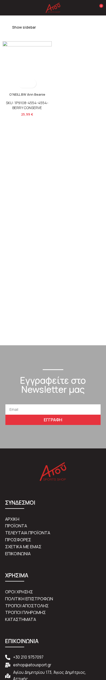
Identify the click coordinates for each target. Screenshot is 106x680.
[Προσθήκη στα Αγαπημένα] (31, 83)
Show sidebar (24, 27)
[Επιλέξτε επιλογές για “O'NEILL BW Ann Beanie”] (22, 83)
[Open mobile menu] (6, 8)
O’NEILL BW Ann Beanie (27, 94)
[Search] (90, 8)
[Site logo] (53, 7)
